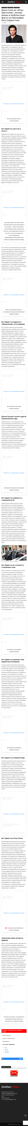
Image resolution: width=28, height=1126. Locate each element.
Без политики (9, 5)
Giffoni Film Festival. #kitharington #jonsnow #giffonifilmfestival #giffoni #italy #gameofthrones (14, 1019)
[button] (2, 2)
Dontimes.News (17, 1124)
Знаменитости (10, 7)
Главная (3, 5)
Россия (6, 1050)
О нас (2, 1096)
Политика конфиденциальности (9, 1093)
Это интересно (16, 7)
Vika (5, 22)
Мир (6, 1047)
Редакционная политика (7, 1092)
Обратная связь (5, 1098)
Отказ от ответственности (7, 1095)
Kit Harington (15, 123)
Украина (7, 1052)
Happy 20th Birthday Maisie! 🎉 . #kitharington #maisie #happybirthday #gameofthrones (14, 312)
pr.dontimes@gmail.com (10, 1099)
